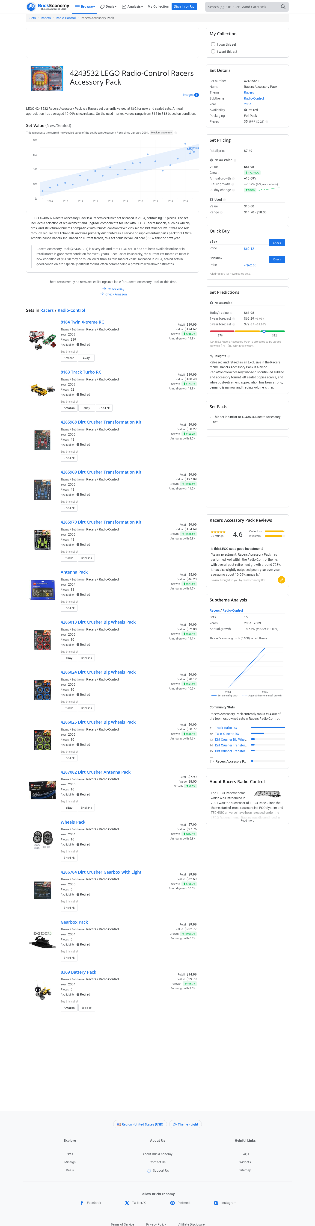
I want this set (168, 359)
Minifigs (70, 1162)
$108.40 (191, 379)
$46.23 (192, 579)
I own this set (167, 352)
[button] (175, 132)
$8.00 (192, 781)
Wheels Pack (73, 822)
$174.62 (191, 329)
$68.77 (192, 729)
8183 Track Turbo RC (81, 372)
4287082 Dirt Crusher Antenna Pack (96, 772)
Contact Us (158, 1162)
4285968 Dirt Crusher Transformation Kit (101, 422)
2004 (71, 584)
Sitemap (245, 1170)
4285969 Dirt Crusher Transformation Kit (101, 472)
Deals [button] (110, 6)
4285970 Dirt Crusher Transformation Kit (101, 522)
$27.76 (192, 829)
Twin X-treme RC (227, 734)
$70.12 (192, 679)
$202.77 (191, 929)
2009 (71, 334)
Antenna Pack (74, 572)
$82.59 (192, 879)
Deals (70, 1170)
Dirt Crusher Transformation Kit (237, 745)
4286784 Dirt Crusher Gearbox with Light (101, 872)
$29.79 (192, 979)
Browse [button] (87, 6)
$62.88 (192, 629)
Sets (33, 18)
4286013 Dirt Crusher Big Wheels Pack (98, 622)
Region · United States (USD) (142, 1124)
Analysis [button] (134, 6)
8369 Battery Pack (78, 972)
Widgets (245, 1162)
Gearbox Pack (74, 922)
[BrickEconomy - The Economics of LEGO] (48, 7)
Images (188, 95)
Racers (46, 18)
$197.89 (191, 479)
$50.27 (192, 429)
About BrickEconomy (157, 1154)
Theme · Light (188, 1124)
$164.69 (191, 529)
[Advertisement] (112, 40)
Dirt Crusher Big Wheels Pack (235, 739)
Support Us (161, 1170)
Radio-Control (66, 18)
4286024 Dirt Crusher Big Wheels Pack (98, 672)
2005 (71, 434)
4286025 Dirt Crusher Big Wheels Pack (98, 722)
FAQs (245, 1154)
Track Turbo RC (226, 728)
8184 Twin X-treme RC (82, 322)
